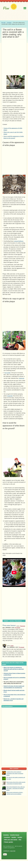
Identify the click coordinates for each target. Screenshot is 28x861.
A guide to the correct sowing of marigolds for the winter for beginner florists (14, 773)
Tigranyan (22, 626)
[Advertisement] (14, 54)
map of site (12, 850)
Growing (6, 835)
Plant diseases (18, 620)
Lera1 (12, 645)
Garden (13, 837)
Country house (14, 835)
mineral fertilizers (18, 241)
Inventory (9, 22)
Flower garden (8, 842)
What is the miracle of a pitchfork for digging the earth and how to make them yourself (14, 669)
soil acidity (7, 372)
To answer (17, 627)
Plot (20, 839)
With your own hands (10, 839)
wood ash (21, 378)
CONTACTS (6, 850)
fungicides (10, 396)
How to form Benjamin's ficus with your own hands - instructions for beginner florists (15, 788)
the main (3, 22)
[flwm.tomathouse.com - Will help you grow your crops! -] (9, 7)
